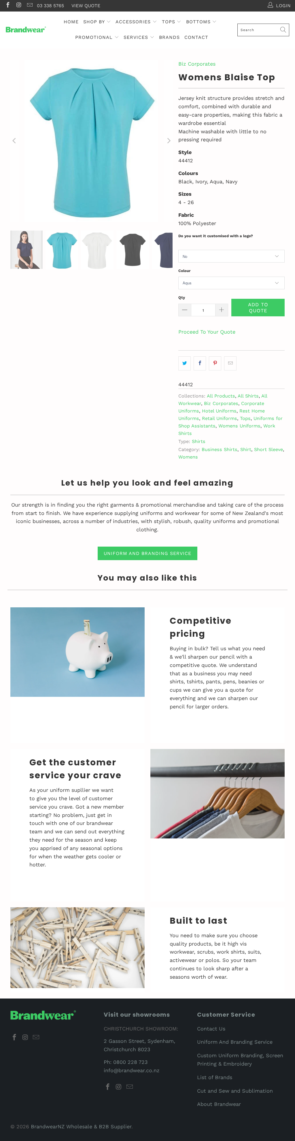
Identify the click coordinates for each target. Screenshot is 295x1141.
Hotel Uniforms (219, 411)
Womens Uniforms (239, 426)
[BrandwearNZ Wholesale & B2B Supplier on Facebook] (7, 5)
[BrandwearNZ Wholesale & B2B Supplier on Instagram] (18, 5)
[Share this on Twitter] (184, 363)
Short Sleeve (268, 449)
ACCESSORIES (134, 21)
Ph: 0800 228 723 (126, 1062)
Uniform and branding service (147, 553)
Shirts (198, 441)
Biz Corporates (196, 64)
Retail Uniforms (219, 418)
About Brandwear (219, 1104)
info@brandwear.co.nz (132, 1070)
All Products (221, 396)
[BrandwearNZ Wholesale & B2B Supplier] (26, 29)
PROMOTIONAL (94, 37)
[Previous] (14, 141)
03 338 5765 (50, 5)
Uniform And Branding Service (235, 1042)
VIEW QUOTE (85, 5)
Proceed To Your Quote (206, 332)
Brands (169, 37)
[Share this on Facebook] (200, 363)
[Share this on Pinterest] (215, 363)
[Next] (168, 141)
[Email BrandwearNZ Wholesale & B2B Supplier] (29, 5)
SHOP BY (94, 21)
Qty (181, 297)
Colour (184, 271)
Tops (245, 418)
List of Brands (214, 1077)
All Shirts (248, 396)
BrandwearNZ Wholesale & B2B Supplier (81, 1126)
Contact (196, 37)
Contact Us (211, 1029)
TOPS (169, 21)
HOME (71, 21)
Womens (188, 457)
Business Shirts (219, 449)
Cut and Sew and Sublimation (235, 1091)
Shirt (245, 449)
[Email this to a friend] (230, 363)
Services (137, 37)
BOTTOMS (199, 21)
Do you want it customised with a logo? (215, 236)
